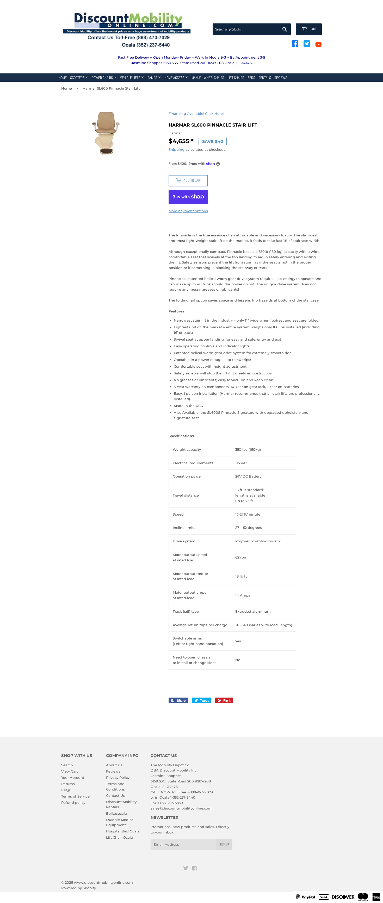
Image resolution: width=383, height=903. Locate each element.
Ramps (152, 77)
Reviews (280, 77)
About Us (114, 765)
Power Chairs (103, 77)
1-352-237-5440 (182, 797)
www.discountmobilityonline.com (103, 882)
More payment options (188, 211)
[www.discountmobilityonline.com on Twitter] (185, 869)
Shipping (176, 149)
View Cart (69, 771)
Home (63, 77)
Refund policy (73, 802)
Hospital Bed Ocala (123, 831)
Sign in (280, 17)
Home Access (174, 77)
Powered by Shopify (78, 888)
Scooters (77, 77)
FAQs (66, 790)
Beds (251, 77)
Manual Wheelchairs (207, 77)
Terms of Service (75, 796)
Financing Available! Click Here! (196, 113)
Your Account (72, 777)
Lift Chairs (235, 77)
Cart (313, 29)
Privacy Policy (117, 777)
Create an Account (307, 17)
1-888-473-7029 (200, 792)
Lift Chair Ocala (119, 837)
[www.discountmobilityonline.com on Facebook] (194, 869)
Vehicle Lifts (130, 77)
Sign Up (224, 844)
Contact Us (115, 795)
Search (67, 765)
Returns (68, 784)
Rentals (264, 77)
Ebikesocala (116, 813)
